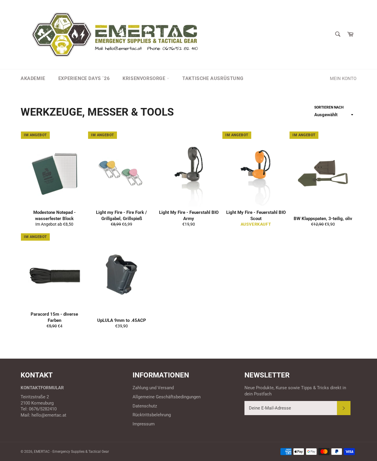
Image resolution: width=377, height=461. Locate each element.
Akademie (33, 78)
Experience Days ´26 (84, 78)
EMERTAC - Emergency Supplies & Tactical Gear (71, 452)
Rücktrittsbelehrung (152, 414)
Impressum (144, 424)
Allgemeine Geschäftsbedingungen (167, 397)
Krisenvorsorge (145, 78)
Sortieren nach (328, 107)
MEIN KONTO (343, 78)
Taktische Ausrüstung (212, 78)
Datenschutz (145, 406)
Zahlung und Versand (153, 387)
